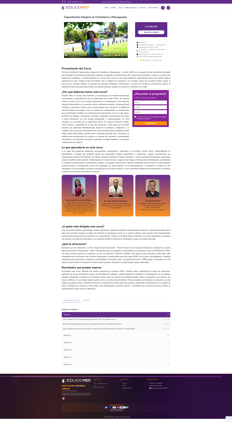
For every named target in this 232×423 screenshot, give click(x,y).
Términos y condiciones (156, 383)
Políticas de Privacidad (160, 117)
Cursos (125, 383)
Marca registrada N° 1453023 (159, 388)
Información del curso (71, 300)
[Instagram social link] (65, 1)
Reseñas (86, 300)
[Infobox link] (75, 2)
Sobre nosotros (127, 388)
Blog (124, 385)
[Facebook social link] (63, 1)
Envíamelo (150, 123)
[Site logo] (75, 7)
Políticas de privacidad (156, 385)
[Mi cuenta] (163, 8)
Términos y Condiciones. (144, 118)
